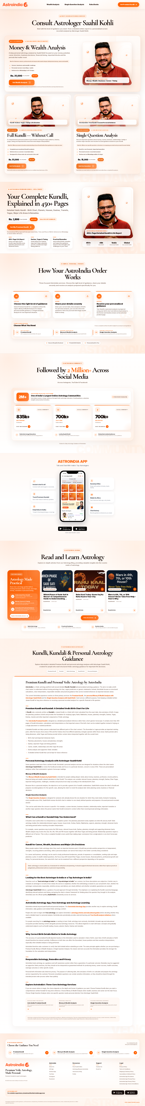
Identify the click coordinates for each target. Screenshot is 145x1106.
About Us (51, 1066)
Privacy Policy (123, 1066)
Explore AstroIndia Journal (19, 616)
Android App (52, 1071)
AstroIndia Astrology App (77, 906)
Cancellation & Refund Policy (127, 1074)
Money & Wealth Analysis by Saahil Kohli (42, 777)
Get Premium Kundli (127, 4)
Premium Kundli (77, 695)
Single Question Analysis (74, 4)
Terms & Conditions (124, 1069)
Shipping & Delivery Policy (126, 1071)
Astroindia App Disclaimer (126, 1076)
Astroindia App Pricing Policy (127, 1079)
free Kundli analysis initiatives (100, 915)
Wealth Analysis (53, 4)
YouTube (51, 1074)
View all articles (89, 618)
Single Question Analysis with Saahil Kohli (61, 698)
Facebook (52, 1079)
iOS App (51, 1069)
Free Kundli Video (77, 1066)
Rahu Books (94, 4)
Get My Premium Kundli (19, 227)
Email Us (98, 1069)
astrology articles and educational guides (85, 913)
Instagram (52, 1076)
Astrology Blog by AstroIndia (80, 1069)
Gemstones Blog (77, 1071)
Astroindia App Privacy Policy (127, 1081)
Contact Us (99, 1066)
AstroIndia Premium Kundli (38, 721)
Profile (74, 1074)
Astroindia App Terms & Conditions (129, 1083)
